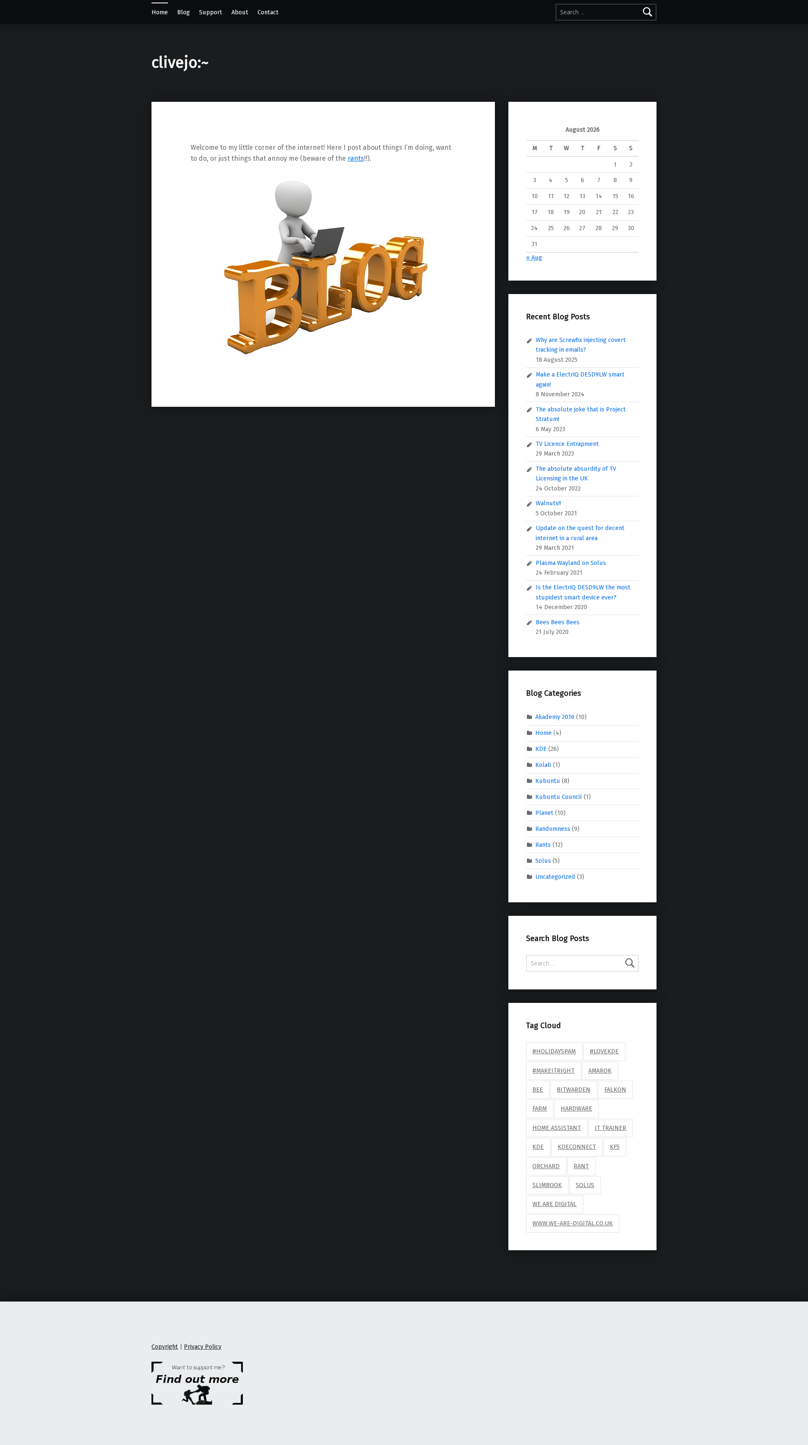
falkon (615, 1089)
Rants (543, 844)
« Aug (534, 257)
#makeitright (553, 1070)
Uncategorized (555, 876)
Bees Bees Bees (557, 622)
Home (160, 12)
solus (585, 1185)
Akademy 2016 (554, 717)
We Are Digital (554, 1204)
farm (539, 1108)
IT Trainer (610, 1128)
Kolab (543, 765)
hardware (576, 1108)
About (239, 12)
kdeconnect (577, 1147)
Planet (544, 813)
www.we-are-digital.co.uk (572, 1223)
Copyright (165, 1346)
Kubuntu (547, 781)
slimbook (547, 1185)
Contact (268, 12)
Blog (183, 12)
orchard (546, 1166)
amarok (599, 1070)
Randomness (552, 829)
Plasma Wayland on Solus (571, 563)
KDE (541, 749)
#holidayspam (554, 1051)
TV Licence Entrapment (567, 444)
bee (537, 1089)
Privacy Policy (202, 1346)
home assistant (556, 1128)
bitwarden (573, 1089)
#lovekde (604, 1051)
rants (356, 158)
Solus (543, 860)
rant (581, 1166)
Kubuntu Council (558, 797)
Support (210, 12)
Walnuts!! (548, 503)
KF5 (614, 1147)
